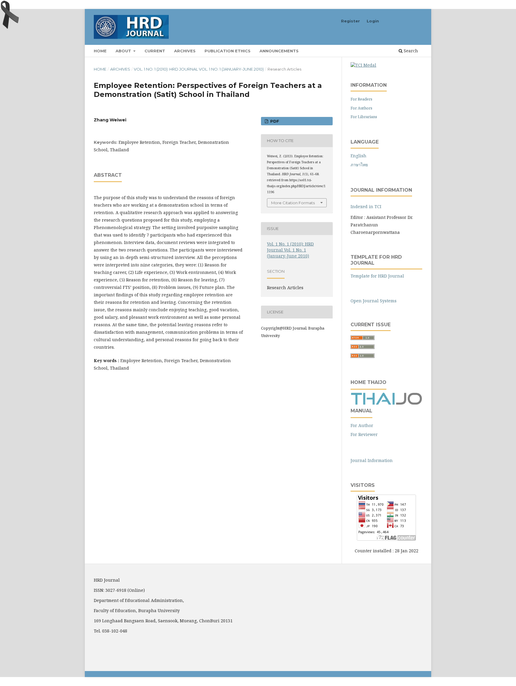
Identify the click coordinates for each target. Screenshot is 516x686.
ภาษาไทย (359, 164)
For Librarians (364, 116)
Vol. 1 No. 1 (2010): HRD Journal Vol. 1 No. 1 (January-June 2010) (199, 69)
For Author (362, 425)
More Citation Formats (293, 202)
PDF (274, 121)
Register (350, 21)
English (358, 155)
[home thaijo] (386, 403)
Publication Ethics (228, 50)
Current (155, 50)
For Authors (361, 108)
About (124, 50)
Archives (185, 50)
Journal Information (372, 460)
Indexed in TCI (366, 206)
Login (373, 21)
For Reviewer (364, 434)
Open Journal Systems (374, 301)
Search (410, 51)
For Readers (361, 99)
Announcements (279, 50)
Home (100, 50)
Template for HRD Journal (377, 276)
